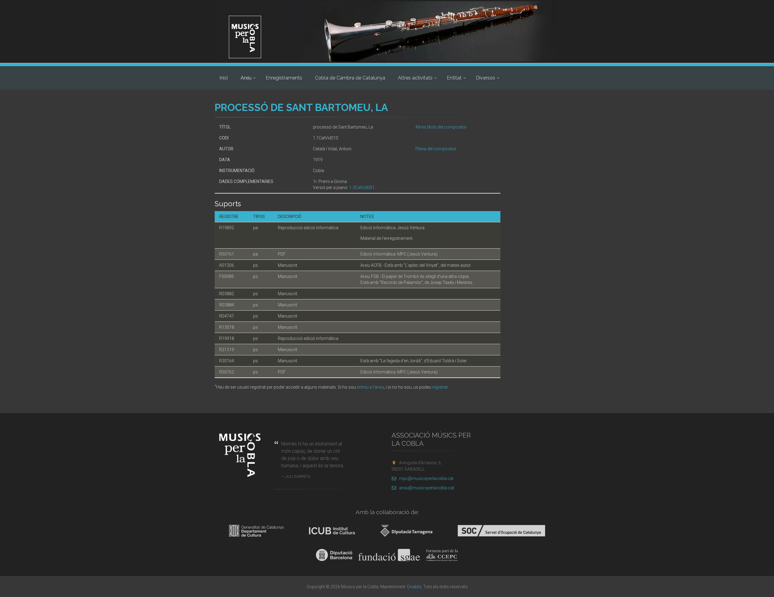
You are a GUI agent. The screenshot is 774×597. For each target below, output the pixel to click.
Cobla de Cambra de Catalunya (350, 78)
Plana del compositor (436, 148)
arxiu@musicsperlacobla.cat (426, 487)
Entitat (454, 78)
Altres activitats (415, 78)
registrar (440, 387)
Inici (224, 78)
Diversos (485, 78)
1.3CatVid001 (362, 187)
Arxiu (246, 78)
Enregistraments (284, 78)
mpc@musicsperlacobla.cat (426, 478)
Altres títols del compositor (441, 127)
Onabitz (414, 586)
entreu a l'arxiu (370, 387)
